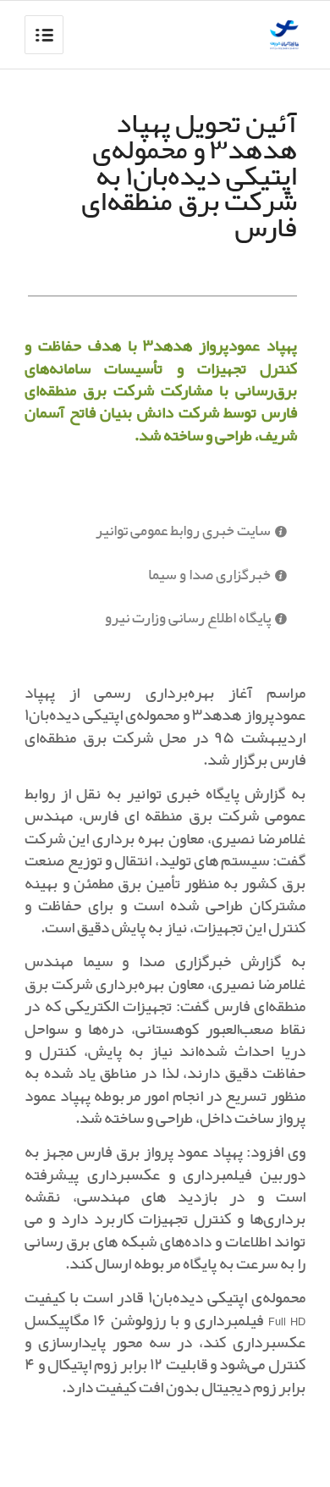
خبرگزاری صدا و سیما (209, 575)
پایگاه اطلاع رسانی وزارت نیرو (188, 618)
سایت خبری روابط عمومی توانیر (183, 531)
